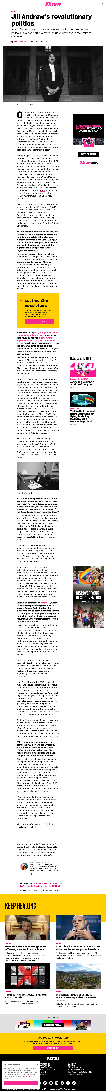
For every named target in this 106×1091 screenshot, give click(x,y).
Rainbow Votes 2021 (47, 847)
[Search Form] (102, 3)
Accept (21, 1083)
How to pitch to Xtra (48, 1069)
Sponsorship (45, 1074)
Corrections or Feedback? (29, 890)
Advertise (44, 1072)
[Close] (38, 1064)
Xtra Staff (75, 388)
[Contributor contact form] (31, 874)
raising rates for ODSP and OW (31, 188)
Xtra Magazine (53, 4)
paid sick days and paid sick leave (38, 185)
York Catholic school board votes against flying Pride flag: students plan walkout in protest (82, 416)
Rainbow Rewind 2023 (79, 379)
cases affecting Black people (30, 164)
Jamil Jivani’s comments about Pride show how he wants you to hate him (78, 948)
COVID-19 (56, 886)
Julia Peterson (77, 425)
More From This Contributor (38, 862)
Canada (48, 886)
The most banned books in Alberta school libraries (26, 996)
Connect (72, 1064)
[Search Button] (102, 3)
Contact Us (45, 1064)
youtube (51, 1083)
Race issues (39, 886)
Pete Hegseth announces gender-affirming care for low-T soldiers (25, 948)
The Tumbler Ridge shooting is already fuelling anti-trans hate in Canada (76, 997)
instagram (56, 1083)
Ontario (30, 886)
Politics (14, 11)
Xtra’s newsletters (75, 1067)
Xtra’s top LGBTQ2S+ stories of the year (82, 383)
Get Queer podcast (76, 1074)
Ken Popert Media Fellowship (80, 1072)
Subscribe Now (39, 321)
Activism (58, 883)
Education (74, 409)
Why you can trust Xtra (53, 890)
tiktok (62, 1083)
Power (44, 883)
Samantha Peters (20, 42)
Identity (37, 883)
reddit (68, 1083)
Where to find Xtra (76, 1069)
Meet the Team (46, 1067)
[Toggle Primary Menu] (4, 4)
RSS (74, 1083)
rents (42, 190)
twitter (45, 1083)
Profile (23, 886)
